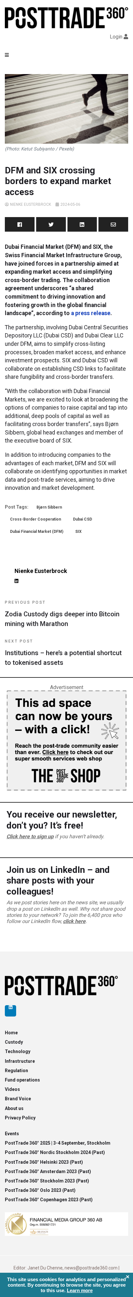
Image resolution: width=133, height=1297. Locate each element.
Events (12, 1133)
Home (11, 1032)
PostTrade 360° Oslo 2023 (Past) (40, 1190)
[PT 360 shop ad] (66, 740)
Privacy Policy (20, 1117)
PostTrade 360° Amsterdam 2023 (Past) (48, 1171)
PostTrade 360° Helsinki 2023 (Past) (44, 1162)
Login (116, 37)
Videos (12, 1089)
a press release (90, 313)
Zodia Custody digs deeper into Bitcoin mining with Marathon (62, 614)
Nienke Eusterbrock (30, 204)
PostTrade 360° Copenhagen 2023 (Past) (49, 1199)
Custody (14, 1042)
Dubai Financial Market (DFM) (36, 531)
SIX (78, 531)
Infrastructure (20, 1061)
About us (14, 1108)
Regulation (16, 1070)
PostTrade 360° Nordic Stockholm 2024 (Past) (55, 1152)
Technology (17, 1051)
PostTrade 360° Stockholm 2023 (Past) (47, 1180)
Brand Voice (18, 1098)
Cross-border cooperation (35, 519)
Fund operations (22, 1080)
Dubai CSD (82, 519)
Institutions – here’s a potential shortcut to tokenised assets (63, 652)
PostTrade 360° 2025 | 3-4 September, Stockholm (57, 1143)
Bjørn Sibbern (49, 507)
